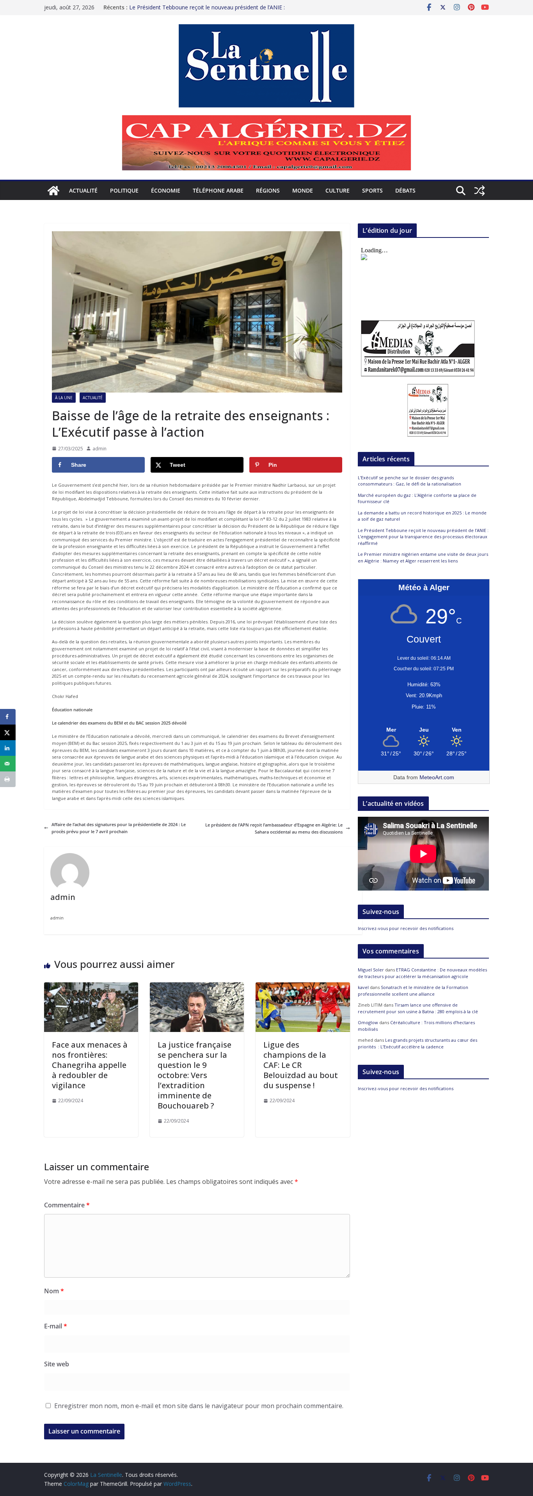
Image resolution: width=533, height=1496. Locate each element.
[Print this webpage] (8, 779)
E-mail (55, 1326)
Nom (54, 1291)
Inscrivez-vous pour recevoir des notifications (405, 928)
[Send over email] (8, 763)
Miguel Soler (371, 970)
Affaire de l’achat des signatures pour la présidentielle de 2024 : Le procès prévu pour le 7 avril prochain (119, 827)
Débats (405, 190)
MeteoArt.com (436, 777)
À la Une (64, 397)
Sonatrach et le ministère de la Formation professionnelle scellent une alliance (413, 990)
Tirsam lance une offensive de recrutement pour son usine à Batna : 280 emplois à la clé (418, 1008)
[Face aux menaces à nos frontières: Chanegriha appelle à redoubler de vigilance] (91, 986)
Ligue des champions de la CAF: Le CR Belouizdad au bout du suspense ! (300, 1065)
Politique (124, 190)
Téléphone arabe (218, 190)
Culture (337, 190)
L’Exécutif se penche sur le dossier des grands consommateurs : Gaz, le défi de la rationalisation (409, 481)
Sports (372, 190)
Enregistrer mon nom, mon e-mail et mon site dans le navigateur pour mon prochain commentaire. (198, 1405)
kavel (363, 987)
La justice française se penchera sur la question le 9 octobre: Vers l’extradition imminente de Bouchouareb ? (194, 1075)
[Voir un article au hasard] (479, 190)
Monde (302, 190)
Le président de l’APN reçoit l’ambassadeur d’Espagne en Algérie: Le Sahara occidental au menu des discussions (274, 828)
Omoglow (368, 1022)
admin (99, 448)
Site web (56, 1364)
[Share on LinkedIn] (8, 748)
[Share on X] (8, 732)
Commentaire (67, 1205)
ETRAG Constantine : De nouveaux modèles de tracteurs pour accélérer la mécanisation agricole (422, 973)
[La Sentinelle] (53, 190)
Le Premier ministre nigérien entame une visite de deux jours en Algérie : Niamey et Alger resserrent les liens (423, 557)
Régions (268, 190)
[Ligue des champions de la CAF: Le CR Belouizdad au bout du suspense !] (303, 986)
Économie (165, 190)
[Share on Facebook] (8, 717)
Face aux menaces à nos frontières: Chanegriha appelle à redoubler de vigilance (90, 1065)
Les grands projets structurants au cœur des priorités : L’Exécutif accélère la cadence (417, 1043)
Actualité (83, 190)
